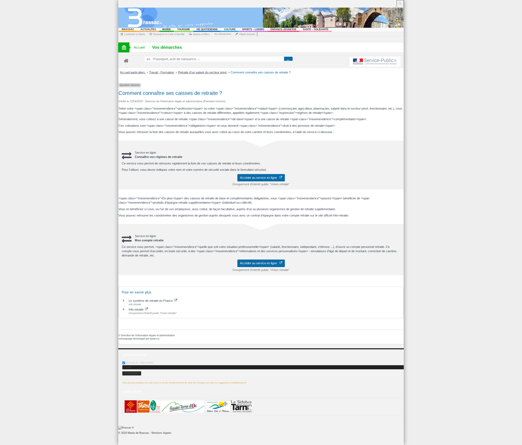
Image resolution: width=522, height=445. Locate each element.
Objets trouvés (247, 34)
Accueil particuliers (133, 72)
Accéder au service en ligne (259, 177)
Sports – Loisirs (253, 29)
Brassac (128, 29)
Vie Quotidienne (207, 29)
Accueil (139, 47)
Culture (230, 29)
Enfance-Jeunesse (283, 29)
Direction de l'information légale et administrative (148, 335)
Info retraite (136, 309)
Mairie (166, 29)
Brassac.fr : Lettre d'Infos (140, 362)
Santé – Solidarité (315, 29)
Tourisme (183, 29)
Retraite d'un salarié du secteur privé (202, 72)
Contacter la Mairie (134, 34)
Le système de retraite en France (151, 300)
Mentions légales (161, 432)
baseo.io (154, 338)
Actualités (148, 29)
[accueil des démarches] (126, 60)
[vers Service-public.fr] (374, 62)
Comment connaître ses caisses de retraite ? (261, 72)
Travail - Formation (162, 72)
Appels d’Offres (201, 34)
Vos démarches (222, 34)
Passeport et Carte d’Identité (169, 34)
